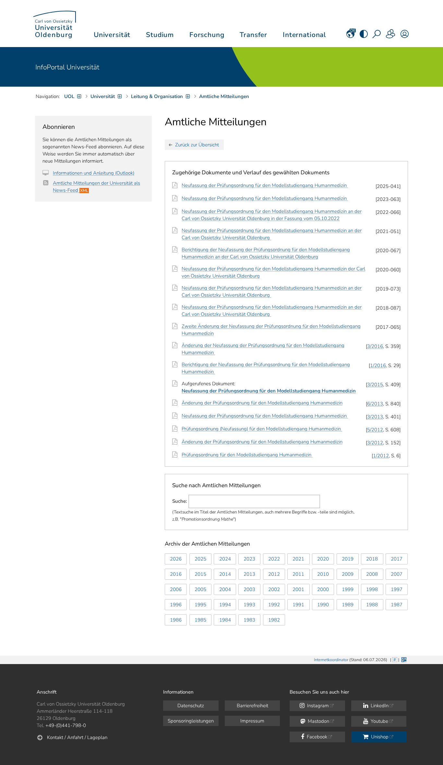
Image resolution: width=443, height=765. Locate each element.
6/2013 (375, 404)
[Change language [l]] (350, 36)
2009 (347, 574)
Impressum (252, 721)
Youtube (378, 721)
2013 (249, 574)
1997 (396, 589)
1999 (347, 589)
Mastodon (317, 721)
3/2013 (375, 416)
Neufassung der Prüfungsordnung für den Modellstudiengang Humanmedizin (265, 185)
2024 (225, 559)
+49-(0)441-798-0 (65, 725)
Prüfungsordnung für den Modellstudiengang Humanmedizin (247, 454)
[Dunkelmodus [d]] (363, 36)
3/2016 (375, 346)
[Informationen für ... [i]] (391, 36)
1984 (225, 620)
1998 (372, 589)
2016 (176, 574)
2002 (274, 589)
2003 (249, 589)
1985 (200, 620)
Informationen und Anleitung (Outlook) (93, 173)
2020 (323, 559)
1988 (372, 604)
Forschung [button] (206, 34)
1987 (396, 604)
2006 (176, 589)
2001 (298, 589)
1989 (347, 604)
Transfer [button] (253, 34)
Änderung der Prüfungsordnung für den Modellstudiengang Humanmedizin (262, 403)
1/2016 (378, 365)
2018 (372, 559)
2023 (249, 559)
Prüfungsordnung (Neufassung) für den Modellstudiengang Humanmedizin (262, 429)
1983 (249, 620)
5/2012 (375, 429)
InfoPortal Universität (67, 67)
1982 (274, 620)
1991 (298, 604)
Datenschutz (190, 705)
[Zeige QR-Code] (403, 659)
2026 (176, 559)
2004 (225, 589)
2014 (225, 574)
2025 (200, 559)
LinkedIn (379, 705)
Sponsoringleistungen (191, 721)
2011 (298, 574)
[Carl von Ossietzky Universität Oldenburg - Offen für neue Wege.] (54, 23)
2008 (372, 574)
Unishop (379, 737)
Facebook (316, 737)
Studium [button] (160, 34)
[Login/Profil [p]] (404, 36)
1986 (176, 620)
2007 (396, 574)
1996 (176, 604)
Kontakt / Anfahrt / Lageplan (77, 737)
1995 (200, 604)
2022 (274, 559)
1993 (249, 604)
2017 (396, 559)
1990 (323, 604)
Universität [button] (112, 34)
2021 (298, 559)
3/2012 (375, 442)
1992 (274, 604)
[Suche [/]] (377, 36)
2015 (200, 574)
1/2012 (381, 455)
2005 (200, 589)
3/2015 (375, 384)
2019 (347, 559)
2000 (323, 589)
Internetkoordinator (331, 660)
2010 (323, 574)
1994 (225, 604)
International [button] (304, 34)
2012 (274, 574)
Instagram (317, 705)
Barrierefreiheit (252, 705)
